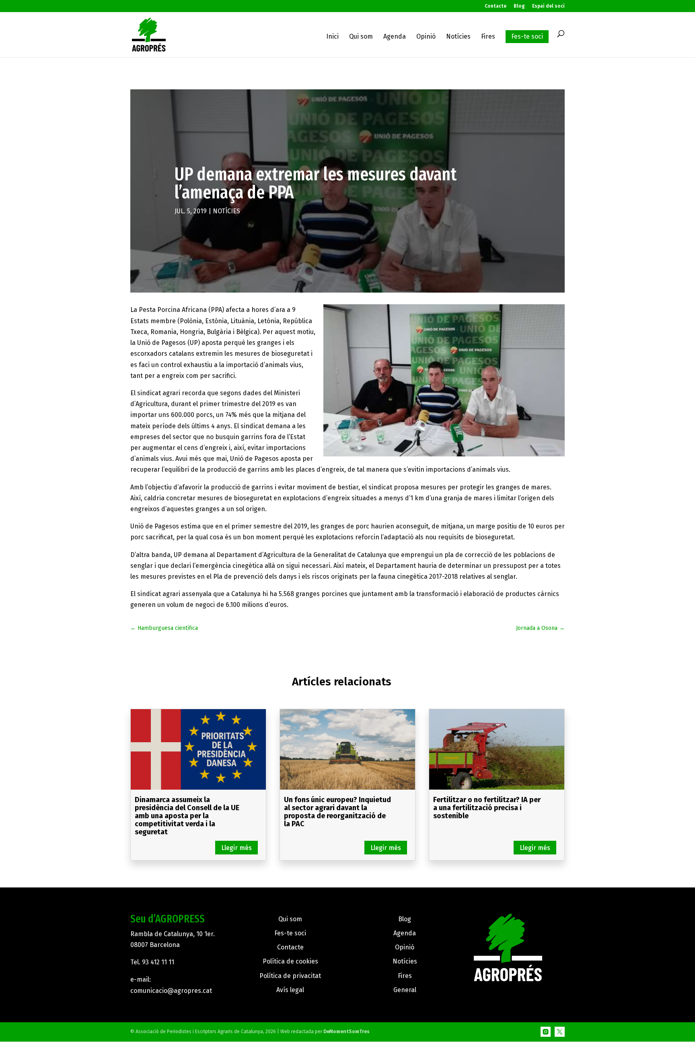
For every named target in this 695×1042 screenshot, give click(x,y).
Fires (488, 37)
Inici (332, 37)
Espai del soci (548, 6)
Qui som (361, 37)
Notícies (458, 37)
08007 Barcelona (155, 945)
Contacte (495, 6)
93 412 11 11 (158, 962)
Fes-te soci (527, 36)
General (404, 990)
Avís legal (290, 990)
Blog (519, 6)
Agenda (394, 37)
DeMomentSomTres (346, 1031)
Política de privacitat (290, 976)
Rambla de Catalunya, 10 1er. (172, 934)
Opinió (426, 37)
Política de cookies (290, 961)
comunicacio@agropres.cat (171, 991)
